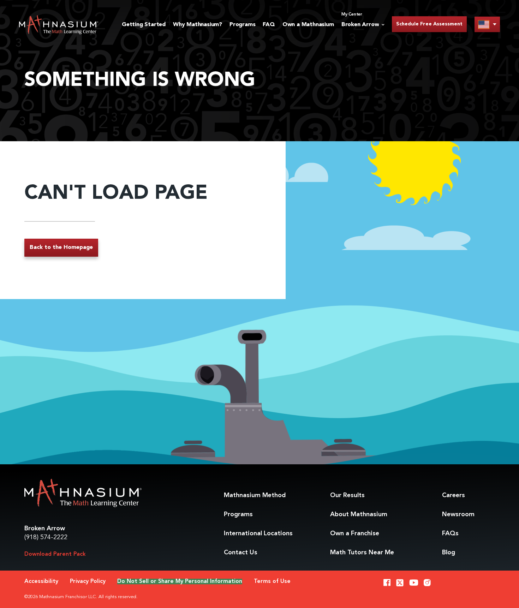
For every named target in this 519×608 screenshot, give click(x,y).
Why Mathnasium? (197, 25)
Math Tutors (362, 552)
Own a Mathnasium (308, 25)
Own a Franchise (354, 533)
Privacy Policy (88, 581)
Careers (453, 495)
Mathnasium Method (255, 495)
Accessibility (41, 581)
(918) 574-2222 (45, 537)
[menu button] (487, 24)
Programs (242, 25)
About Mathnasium (358, 514)
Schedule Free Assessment (429, 24)
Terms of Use (272, 581)
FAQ (269, 25)
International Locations (258, 533)
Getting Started (144, 25)
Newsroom (458, 514)
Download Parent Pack (55, 554)
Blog (448, 552)
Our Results (347, 495)
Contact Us (240, 552)
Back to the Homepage (61, 247)
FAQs (450, 533)
